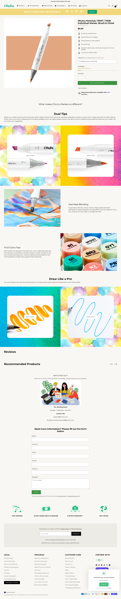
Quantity (81, 73)
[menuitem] (20, 6)
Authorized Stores (10, 579)
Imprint (6, 570)
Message (35, 477)
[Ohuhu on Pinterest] (102, 565)
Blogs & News (69, 573)
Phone (34, 460)
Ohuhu (15, 594)
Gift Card (37, 570)
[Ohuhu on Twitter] (107, 565)
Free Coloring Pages (71, 585)
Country (35, 444)
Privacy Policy (62, 496)
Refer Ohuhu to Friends (42, 567)
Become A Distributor (41, 558)
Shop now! (92, 11)
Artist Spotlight (39, 579)
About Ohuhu (69, 558)
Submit (36, 492)
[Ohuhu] (9, 5)
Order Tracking (70, 567)
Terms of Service (72, 496)
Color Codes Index (71, 579)
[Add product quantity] (84, 77)
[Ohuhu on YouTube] (110, 565)
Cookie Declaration (10, 576)
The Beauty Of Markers (72, 588)
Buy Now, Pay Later (40, 561)
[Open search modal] (109, 5)
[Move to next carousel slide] (115, 364)
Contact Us (68, 564)
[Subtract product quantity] (79, 77)
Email (34, 452)
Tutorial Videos (70, 576)
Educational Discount (41, 573)
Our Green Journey (41, 582)
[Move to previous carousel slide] (111, 364)
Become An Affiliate (40, 585)
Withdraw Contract (12, 582)
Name (34, 436)
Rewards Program (40, 564)
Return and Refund (10, 564)
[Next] (90, 1)
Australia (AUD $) (10, 592)
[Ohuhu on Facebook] (97, 565)
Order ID (35, 469)
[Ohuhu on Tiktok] (104, 565)
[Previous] (30, 1)
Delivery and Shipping (11, 567)
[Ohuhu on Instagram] (99, 565)
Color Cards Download (72, 582)
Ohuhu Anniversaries (41, 576)
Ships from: (91, 58)
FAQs (66, 570)
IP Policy (7, 573)
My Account (69, 561)
